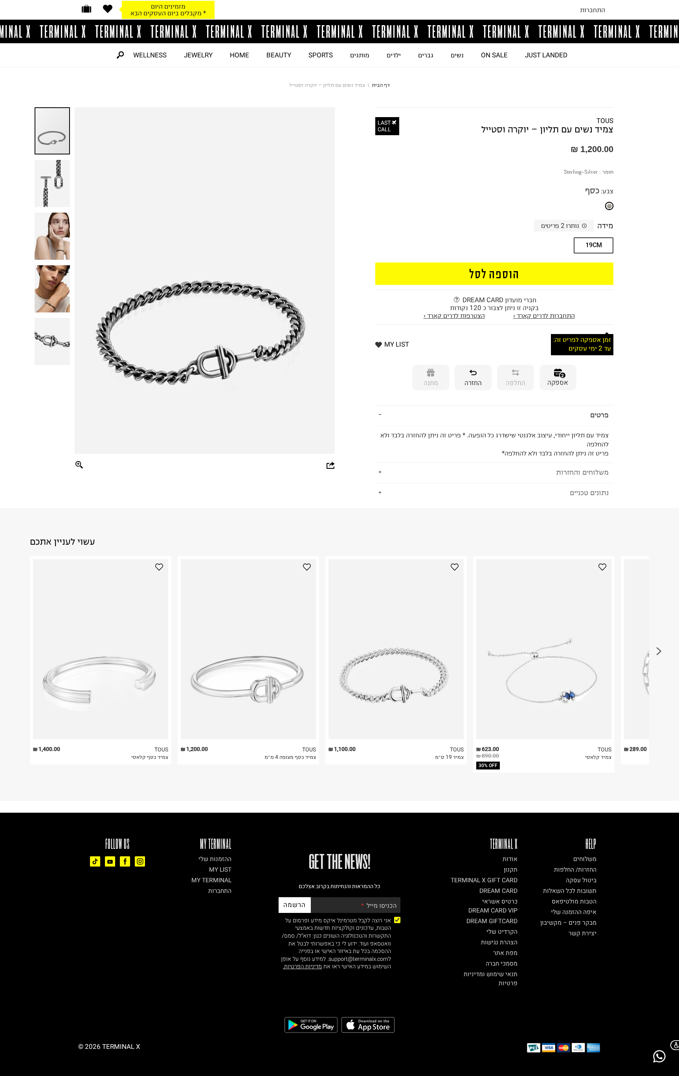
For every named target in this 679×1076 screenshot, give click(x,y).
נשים (457, 55)
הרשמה (294, 905)
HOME (239, 55)
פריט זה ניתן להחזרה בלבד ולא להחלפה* (494, 444)
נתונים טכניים (589, 492)
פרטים (599, 414)
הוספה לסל (494, 273)
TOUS (604, 120)
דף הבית (381, 85)
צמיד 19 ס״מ (449, 757)
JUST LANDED (546, 55)
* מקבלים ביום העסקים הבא (168, 13)
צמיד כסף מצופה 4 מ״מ (290, 757)
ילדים (394, 55)
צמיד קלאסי (598, 757)
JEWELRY (198, 55)
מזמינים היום (168, 6)
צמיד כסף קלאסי (149, 757)
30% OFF (488, 765)
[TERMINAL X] (339, 31)
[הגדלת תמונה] (79, 465)
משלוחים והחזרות (582, 472)
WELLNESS (150, 55)
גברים (425, 55)
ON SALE (494, 55)
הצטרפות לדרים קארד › (454, 315)
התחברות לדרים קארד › (544, 315)
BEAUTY (278, 55)
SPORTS (320, 55)
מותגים (359, 55)
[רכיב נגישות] (673, 1045)
